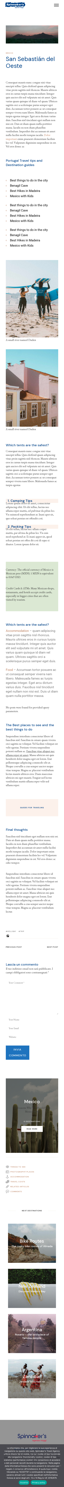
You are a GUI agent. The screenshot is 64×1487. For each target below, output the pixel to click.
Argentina (32, 1330)
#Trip (21, 931)
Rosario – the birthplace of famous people (32, 1336)
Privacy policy (38, 1482)
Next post (52, 947)
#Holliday (11, 931)
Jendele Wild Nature (32, 1381)
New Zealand (32, 1286)
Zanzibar (32, 1376)
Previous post (14, 947)
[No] (60, 1465)
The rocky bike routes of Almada (32, 1246)
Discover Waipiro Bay (32, 1291)
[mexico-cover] (32, 34)
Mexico (9, 53)
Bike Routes (32, 1241)
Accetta (24, 1482)
